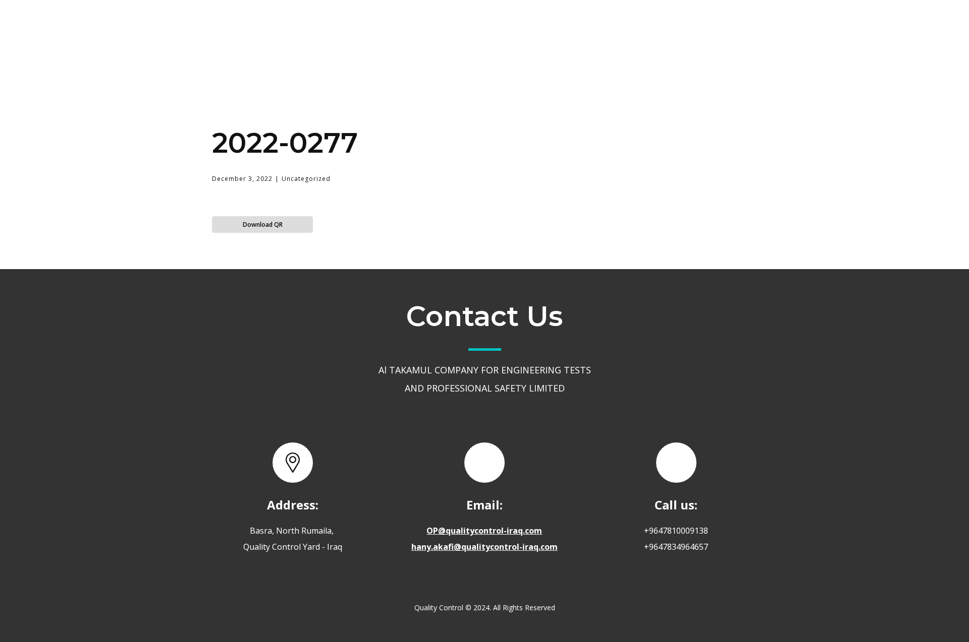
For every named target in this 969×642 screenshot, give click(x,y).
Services (555, 26)
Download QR (263, 224)
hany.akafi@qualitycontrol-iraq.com (484, 546)
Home (431, 27)
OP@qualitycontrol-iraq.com (484, 530)
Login (703, 27)
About (490, 27)
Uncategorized (306, 178)
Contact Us (633, 27)
